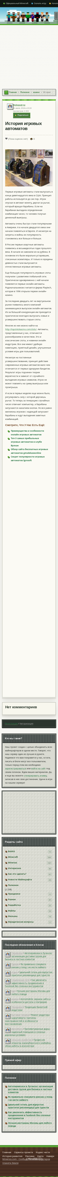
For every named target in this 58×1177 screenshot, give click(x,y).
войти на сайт (38, 768)
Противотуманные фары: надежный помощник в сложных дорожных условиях (27, 1031)
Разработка (14, 905)
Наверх (50, 1156)
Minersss (12, 862)
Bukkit (11, 851)
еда (13, 991)
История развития (12, 1156)
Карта (40, 1156)
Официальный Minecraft (17, 3)
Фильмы (13, 916)
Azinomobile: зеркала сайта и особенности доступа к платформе (31, 1000)
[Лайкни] (6, 138)
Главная (6, 1152)
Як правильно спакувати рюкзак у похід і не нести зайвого (28, 965)
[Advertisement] (29, 55)
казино (15, 999)
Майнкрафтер (19, 105)
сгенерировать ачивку (35, 775)
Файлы (12, 910)
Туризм (15, 964)
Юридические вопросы (21, 921)
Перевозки (16, 953)
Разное (12, 899)
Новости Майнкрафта (20, 879)
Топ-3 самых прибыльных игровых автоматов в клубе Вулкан (26, 442)
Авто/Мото (16, 1028)
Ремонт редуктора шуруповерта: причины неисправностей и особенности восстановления (27, 1019)
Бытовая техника (20, 1014)
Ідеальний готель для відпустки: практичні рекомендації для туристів (32, 973)
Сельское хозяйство (21, 1039)
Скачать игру (40, 3)
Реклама (29, 1156)
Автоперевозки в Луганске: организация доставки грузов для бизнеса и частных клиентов (28, 956)
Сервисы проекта (23, 1152)
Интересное (14, 868)
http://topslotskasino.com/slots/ (21, 329)
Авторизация (26, 723)
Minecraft (13, 857)
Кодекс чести (43, 1152)
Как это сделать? (17, 873)
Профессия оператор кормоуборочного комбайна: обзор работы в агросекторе (28, 1042)
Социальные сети (20, 980)
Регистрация (11, 723)
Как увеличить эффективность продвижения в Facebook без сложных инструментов (26, 983)
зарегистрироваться (15, 768)
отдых (14, 972)
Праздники (14, 893)
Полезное (13, 885)
